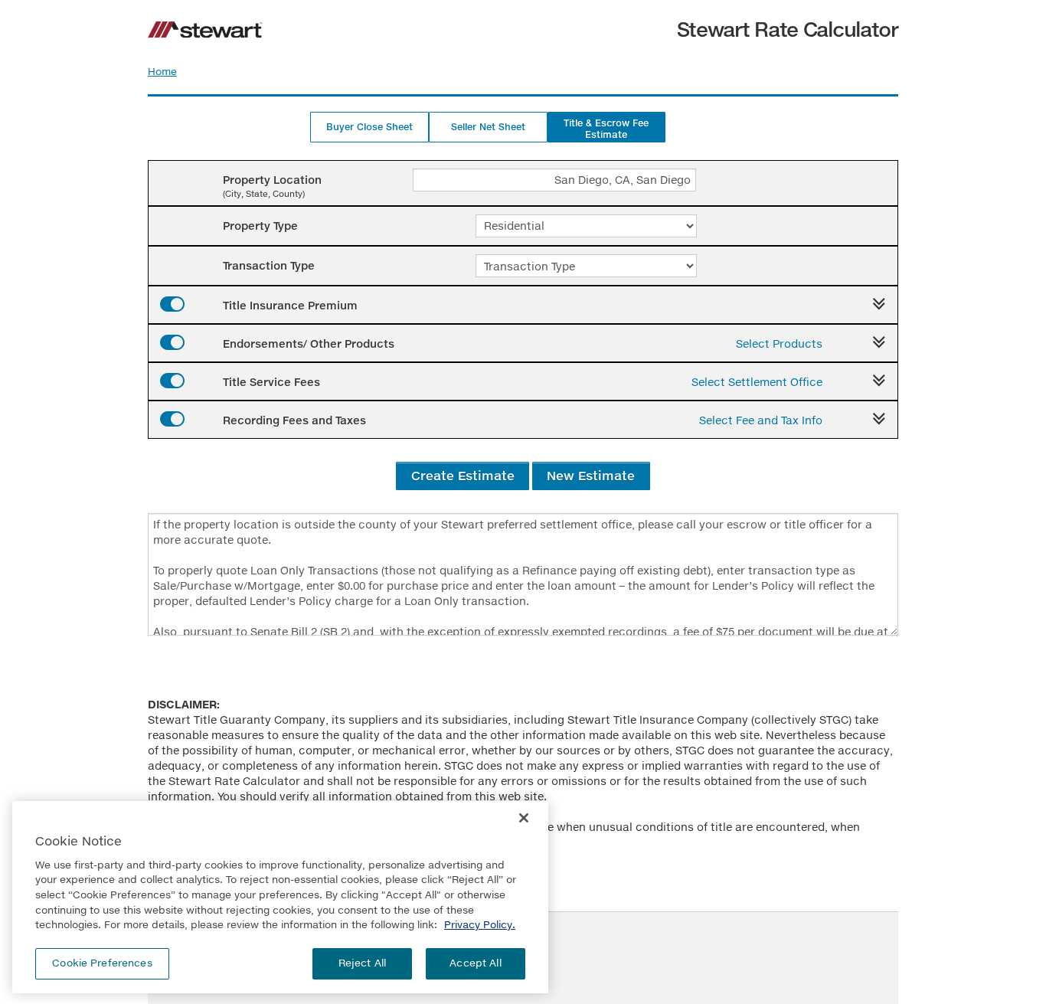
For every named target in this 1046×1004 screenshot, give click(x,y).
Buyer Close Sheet (369, 126)
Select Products (779, 343)
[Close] (524, 818)
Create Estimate (463, 475)
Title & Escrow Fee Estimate (606, 128)
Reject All (362, 963)
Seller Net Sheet (488, 126)
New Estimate (591, 475)
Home (162, 71)
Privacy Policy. (479, 924)
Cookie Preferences (102, 963)
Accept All (475, 963)
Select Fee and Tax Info (760, 420)
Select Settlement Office (756, 381)
